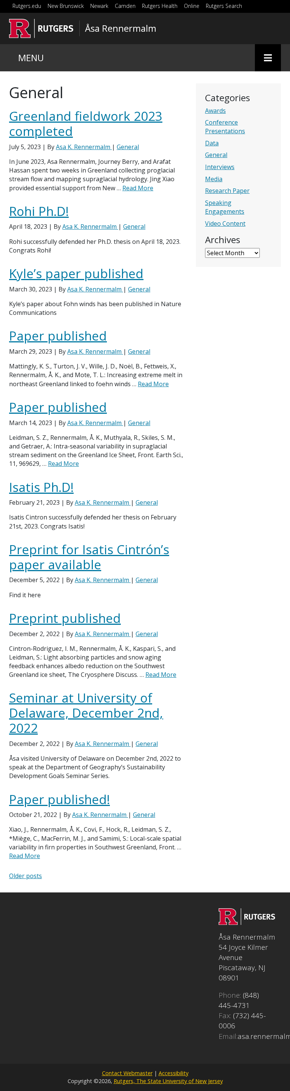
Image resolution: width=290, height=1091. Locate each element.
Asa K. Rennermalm (84, 147)
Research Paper (227, 190)
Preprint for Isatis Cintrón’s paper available (89, 557)
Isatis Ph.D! (41, 487)
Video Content (225, 223)
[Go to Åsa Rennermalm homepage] (247, 922)
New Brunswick (66, 5)
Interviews (219, 167)
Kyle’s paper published (76, 273)
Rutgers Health (159, 5)
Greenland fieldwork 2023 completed (85, 124)
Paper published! (59, 799)
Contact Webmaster (127, 1073)
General (216, 155)
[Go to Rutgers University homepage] (41, 28)
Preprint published (65, 618)
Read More (137, 188)
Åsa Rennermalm (120, 28)
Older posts (25, 876)
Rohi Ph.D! (39, 211)
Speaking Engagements (224, 207)
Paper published (58, 335)
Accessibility (173, 1073)
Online (191, 5)
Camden (125, 5)
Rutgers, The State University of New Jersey (168, 1081)
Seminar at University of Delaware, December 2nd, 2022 (86, 713)
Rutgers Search (224, 5)
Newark (99, 5)
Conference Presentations (225, 126)
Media (213, 179)
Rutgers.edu (26, 5)
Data (212, 143)
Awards (215, 110)
